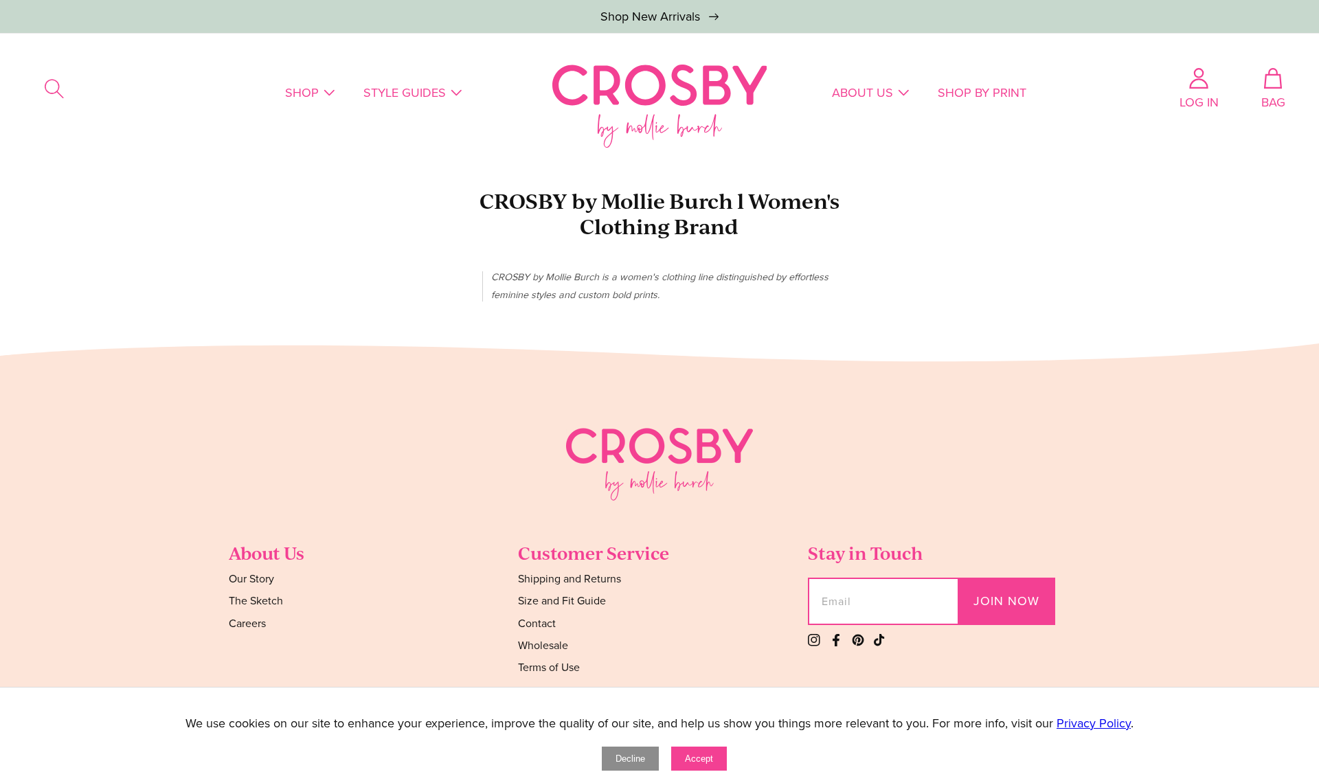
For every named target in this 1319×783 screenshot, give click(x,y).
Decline (630, 758)
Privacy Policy (1094, 723)
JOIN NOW (1006, 601)
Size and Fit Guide (562, 601)
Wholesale (543, 645)
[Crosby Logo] (659, 106)
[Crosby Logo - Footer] (659, 497)
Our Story (251, 579)
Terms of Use (549, 667)
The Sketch (256, 601)
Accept (699, 758)
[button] (54, 88)
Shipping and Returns (569, 579)
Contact (537, 623)
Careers (247, 623)
